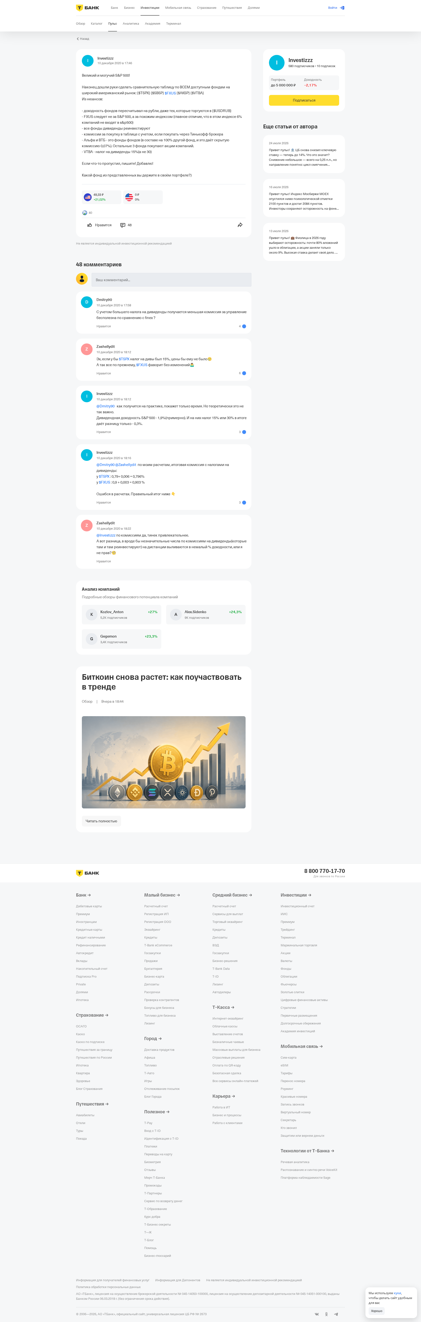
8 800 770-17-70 (324, 871)
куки (397, 1293)
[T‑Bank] (87, 8)
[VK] (317, 1314)
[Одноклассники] (326, 1314)
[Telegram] (336, 1314)
